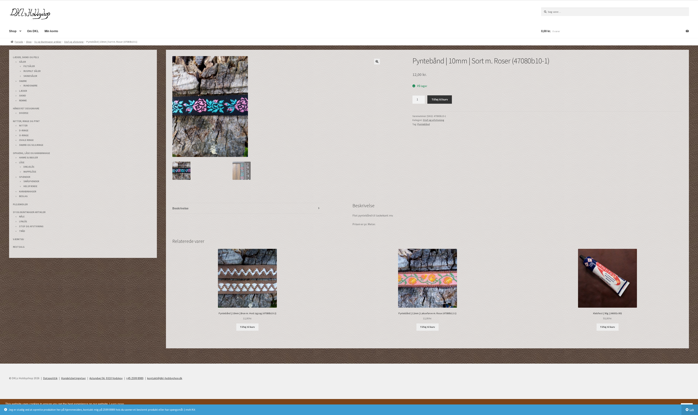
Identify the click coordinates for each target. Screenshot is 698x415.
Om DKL (31, 31)
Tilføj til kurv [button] (247, 326)
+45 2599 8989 (134, 378)
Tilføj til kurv (440, 99)
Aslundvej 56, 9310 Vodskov (106, 378)
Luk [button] (691, 409)
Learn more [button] (116, 403)
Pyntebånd (423, 124)
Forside (19, 41)
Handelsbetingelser (73, 378)
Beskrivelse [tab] (180, 208)
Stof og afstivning (74, 41)
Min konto (49, 31)
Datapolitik (50, 378)
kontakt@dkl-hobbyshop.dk (164, 378)
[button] (377, 61)
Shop (12, 31)
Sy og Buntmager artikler (47, 41)
